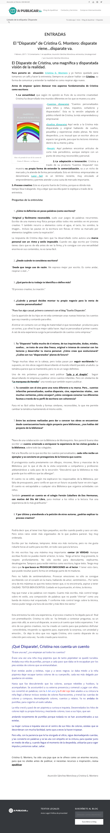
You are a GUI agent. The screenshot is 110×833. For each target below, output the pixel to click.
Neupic (51, 148)
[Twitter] (101, 2)
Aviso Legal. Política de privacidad (54, 813)
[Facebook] (89, 2)
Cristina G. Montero (56, 72)
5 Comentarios (34, 54)
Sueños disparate (56, 124)
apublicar (47, 54)
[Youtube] (93, 2)
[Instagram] (97, 2)
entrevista (80, 54)
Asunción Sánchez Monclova (63, 54)
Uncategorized (90, 54)
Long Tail (37, 175)
